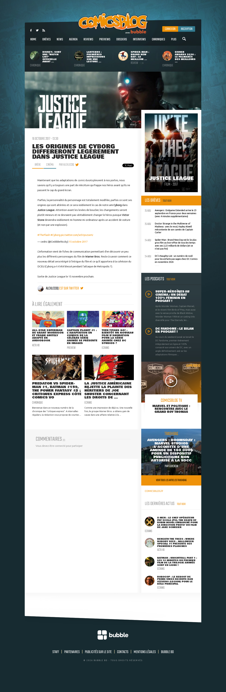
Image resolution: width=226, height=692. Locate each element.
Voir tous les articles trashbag (171, 480)
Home (33, 39)
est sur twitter (69, 288)
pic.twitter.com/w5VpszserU (77, 234)
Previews (104, 39)
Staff (55, 652)
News (60, 39)
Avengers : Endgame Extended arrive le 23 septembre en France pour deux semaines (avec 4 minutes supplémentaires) (171, 212)
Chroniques (158, 39)
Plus (173, 39)
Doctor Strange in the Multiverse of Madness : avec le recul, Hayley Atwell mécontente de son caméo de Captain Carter (169, 228)
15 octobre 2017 (78, 241)
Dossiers (121, 39)
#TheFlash (43, 234)
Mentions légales (145, 652)
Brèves (46, 39)
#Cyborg (55, 234)
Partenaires (72, 652)
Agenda (73, 39)
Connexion (170, 29)
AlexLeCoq (52, 288)
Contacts (122, 652)
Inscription (186, 29)
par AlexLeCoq (66, 164)
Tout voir (167, 201)
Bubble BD (167, 652)
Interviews (139, 39)
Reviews (88, 39)
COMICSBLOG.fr (154, 490)
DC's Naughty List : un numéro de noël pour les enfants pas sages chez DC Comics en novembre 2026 (171, 258)
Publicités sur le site (98, 652)
